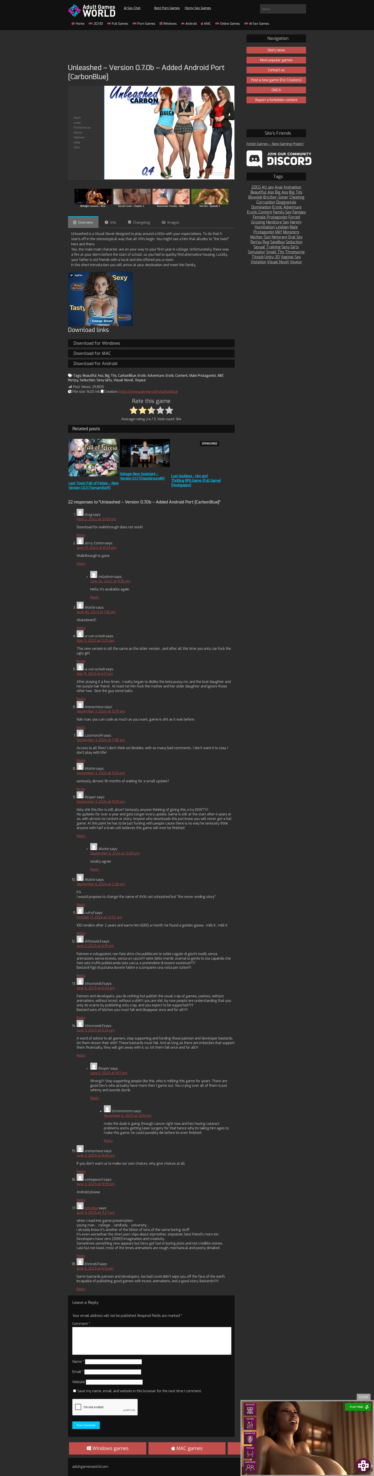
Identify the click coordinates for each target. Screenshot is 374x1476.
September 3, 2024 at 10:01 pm (101, 801)
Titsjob (258, 257)
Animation (292, 187)
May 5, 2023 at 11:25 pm (95, 640)
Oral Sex (295, 237)
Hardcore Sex (277, 222)
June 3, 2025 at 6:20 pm (96, 988)
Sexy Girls (104, 380)
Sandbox (277, 242)
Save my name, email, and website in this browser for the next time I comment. (139, 1391)
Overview (85, 222)
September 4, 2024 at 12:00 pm (115, 853)
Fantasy (299, 212)
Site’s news (276, 50)
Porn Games (146, 23)
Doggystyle (286, 202)
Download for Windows (96, 343)
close (363, 1397)
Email (78, 1371)
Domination (261, 207)
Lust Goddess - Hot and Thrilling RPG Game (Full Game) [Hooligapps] (196, 480)
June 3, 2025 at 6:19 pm (95, 946)
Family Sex (282, 212)
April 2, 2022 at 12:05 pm (96, 519)
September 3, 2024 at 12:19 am (101, 711)
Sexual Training (267, 247)
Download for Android (95, 364)
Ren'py (73, 380)
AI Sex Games (258, 23)
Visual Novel (123, 380)
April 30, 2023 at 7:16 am (96, 612)
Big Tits (111, 375)
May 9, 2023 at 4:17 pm (95, 673)
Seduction (87, 380)
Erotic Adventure (151, 375)
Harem (295, 222)
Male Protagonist (202, 375)
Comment (81, 1323)
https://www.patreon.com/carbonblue (148, 391)
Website (78, 1382)
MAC (207, 23)
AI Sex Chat (132, 8)
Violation (258, 262)
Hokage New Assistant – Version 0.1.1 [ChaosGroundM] (142, 476)
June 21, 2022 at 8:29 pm (96, 547)
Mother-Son (260, 237)
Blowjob (255, 197)
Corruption (265, 202)
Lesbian (282, 227)
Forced (294, 217)
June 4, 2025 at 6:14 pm (95, 1268)
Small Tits (275, 252)
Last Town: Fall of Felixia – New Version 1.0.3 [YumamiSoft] (94, 485)
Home (79, 23)
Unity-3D (272, 257)
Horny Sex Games (198, 8)
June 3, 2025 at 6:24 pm (96, 1030)
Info (113, 222)
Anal (279, 187)
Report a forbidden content (276, 100)
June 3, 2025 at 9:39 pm (96, 1184)
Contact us (276, 70)
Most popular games (276, 60)
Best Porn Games (167, 8)
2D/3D (98, 23)
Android (191, 23)
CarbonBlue (127, 375)
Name (78, 1361)
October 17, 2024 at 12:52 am (99, 917)
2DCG (256, 187)
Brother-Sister (276, 197)
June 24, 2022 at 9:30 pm (110, 581)
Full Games (119, 23)
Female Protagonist (270, 217)
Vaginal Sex (291, 257)
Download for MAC (92, 353)
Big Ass (281, 192)
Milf (220, 375)
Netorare (279, 237)
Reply (81, 535)
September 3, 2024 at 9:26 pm (101, 773)
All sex (268, 187)
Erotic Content (177, 375)
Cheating (297, 197)
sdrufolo (91, 1208)
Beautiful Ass (93, 375)
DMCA (276, 90)
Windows (169, 23)
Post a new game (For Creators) (276, 80)
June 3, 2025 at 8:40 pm (96, 1155)
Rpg (266, 242)
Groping (258, 222)
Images (173, 222)
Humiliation (265, 227)
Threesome (295, 252)
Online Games (229, 23)
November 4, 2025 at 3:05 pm (128, 1115)
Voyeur (140, 380)
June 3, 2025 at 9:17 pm (108, 1073)
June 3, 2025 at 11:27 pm (96, 1212)
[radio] (134, 410)
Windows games (110, 1448)
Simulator (256, 252)
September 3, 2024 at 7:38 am (101, 740)
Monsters (291, 232)
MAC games (189, 1448)
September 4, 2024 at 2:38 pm (101, 884)
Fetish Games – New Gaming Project (275, 144)
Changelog (141, 222)
